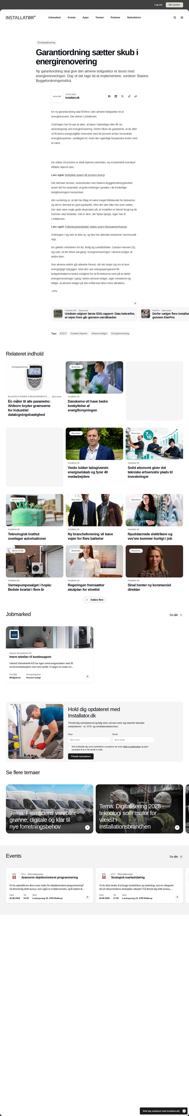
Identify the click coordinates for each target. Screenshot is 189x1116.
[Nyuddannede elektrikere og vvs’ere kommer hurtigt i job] (154, 517)
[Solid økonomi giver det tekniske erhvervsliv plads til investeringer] (154, 453)
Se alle (174, 615)
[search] (175, 17)
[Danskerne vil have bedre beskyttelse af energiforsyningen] (94, 386)
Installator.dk (72, 97)
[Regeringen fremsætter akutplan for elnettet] (94, 568)
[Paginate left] (8, 654)
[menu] (182, 17)
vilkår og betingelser (132, 746)
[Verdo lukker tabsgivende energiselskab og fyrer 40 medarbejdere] (94, 453)
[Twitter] (122, 96)
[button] (135, 303)
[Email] (129, 96)
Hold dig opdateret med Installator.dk (161, 1111)
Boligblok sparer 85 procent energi (85, 175)
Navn (70, 734)
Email (115, 734)
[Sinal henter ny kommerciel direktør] (154, 568)
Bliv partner (174, 5)
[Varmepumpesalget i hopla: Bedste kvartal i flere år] (34, 568)
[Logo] (20, 17)
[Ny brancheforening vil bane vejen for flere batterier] (94, 517)
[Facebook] (109, 96)
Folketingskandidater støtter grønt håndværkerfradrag (96, 226)
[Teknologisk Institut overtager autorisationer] (34, 517)
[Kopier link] (135, 96)
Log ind (158, 5)
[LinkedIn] (116, 96)
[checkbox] (69, 748)
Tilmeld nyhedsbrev (81, 756)
